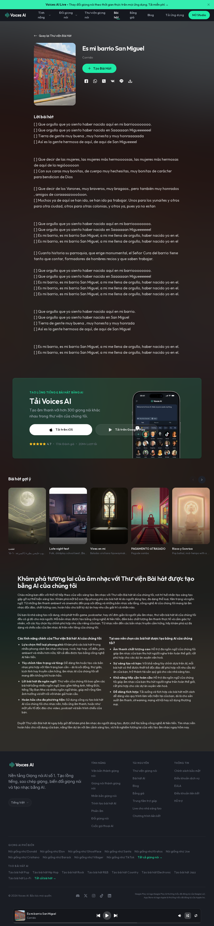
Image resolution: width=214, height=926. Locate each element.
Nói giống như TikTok (120, 857)
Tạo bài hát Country (125, 872)
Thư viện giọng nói (95, 15)
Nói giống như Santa (118, 851)
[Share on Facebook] (86, 81)
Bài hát (116, 15)
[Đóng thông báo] (208, 4)
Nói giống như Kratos (149, 851)
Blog (151, 15)
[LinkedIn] (109, 895)
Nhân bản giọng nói (104, 796)
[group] (107, 923)
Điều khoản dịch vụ (187, 778)
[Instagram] (93, 895)
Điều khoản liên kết (186, 793)
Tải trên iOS (64, 429)
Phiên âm (97, 811)
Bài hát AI (139, 778)
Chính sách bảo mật (187, 771)
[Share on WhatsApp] (95, 81)
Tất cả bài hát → (45, 878)
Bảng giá (133, 15)
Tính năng (41, 15)
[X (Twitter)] (85, 895)
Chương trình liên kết (146, 816)
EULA (177, 786)
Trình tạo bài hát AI (103, 803)
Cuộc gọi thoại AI (102, 826)
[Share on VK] (113, 81)
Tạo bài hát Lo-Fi (19, 878)
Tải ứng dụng (175, 15)
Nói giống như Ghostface (84, 851)
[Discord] (77, 895)
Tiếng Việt (18, 802)
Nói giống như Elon (52, 851)
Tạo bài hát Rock (73, 872)
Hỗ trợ (178, 801)
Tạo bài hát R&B (97, 872)
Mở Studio (199, 15)
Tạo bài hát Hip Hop (46, 872)
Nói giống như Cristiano (23, 857)
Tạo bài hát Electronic (156, 872)
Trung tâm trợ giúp (145, 801)
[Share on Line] (121, 81)
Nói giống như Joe (178, 851)
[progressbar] (107, 923)
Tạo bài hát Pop (18, 872)
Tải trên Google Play (130, 429)
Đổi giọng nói (66, 15)
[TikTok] (101, 895)
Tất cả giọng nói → (150, 857)
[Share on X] (104, 81)
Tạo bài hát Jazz (185, 872)
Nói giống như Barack (57, 857)
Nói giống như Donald (22, 851)
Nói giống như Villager (88, 857)
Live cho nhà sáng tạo (147, 808)
